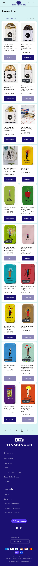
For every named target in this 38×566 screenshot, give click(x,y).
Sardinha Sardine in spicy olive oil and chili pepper (27, 288)
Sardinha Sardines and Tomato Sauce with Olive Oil (10, 327)
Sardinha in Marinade (25, 169)
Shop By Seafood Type (12, 472)
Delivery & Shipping (11, 504)
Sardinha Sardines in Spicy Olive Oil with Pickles (9, 408)
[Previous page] (5, 430)
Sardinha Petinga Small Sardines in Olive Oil (26, 248)
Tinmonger (17, 556)
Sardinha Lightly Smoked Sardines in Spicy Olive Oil (10, 248)
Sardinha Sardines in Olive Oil (9, 366)
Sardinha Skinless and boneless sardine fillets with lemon (27, 409)
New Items (8, 463)
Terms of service (14, 561)
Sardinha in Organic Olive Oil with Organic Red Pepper (27, 209)
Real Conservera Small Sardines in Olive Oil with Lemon (9, 129)
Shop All (7, 468)
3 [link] (21, 430)
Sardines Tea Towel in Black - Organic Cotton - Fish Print (10, 169)
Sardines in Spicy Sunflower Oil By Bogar (26, 128)
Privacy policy (27, 558)
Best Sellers (8, 458)
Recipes (7, 481)
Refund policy (17, 558)
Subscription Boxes (11, 477)
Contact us (8, 499)
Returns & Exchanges (12, 508)
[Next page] (33, 430)
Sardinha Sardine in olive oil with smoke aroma (10, 288)
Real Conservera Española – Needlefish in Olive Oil (27, 47)
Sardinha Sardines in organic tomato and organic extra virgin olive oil (27, 368)
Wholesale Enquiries (12, 513)
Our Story (8, 494)
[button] (4, 3)
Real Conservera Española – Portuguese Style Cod (9, 88)
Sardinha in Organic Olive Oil (10, 208)
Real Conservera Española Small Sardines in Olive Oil (10, 46)
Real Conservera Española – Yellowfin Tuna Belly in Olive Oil (27, 88)
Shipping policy (26, 561)
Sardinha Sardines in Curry (27, 327)
